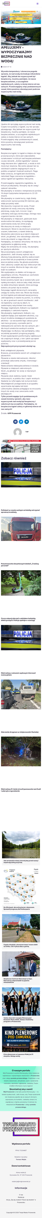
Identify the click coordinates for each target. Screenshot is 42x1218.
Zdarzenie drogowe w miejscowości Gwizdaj (19, 732)
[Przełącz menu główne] (37, 4)
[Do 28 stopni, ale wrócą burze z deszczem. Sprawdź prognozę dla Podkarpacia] (21, 886)
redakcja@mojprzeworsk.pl (21, 1181)
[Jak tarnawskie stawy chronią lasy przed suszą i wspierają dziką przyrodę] (21, 844)
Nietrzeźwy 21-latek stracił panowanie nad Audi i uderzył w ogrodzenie (21, 790)
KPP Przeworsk (14, 413)
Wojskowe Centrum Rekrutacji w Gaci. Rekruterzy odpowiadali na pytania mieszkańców (18, 980)
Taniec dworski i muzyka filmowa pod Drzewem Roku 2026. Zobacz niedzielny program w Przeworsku (18, 1019)
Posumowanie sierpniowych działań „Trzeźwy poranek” (20, 565)
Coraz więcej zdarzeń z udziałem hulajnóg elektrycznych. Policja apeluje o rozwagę (18, 619)
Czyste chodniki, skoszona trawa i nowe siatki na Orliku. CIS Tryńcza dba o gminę (21, 945)
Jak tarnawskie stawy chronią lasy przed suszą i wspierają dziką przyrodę (21, 861)
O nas (21, 1195)
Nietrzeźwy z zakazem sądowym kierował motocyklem (18, 674)
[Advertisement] (21, 812)
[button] (15, 421)
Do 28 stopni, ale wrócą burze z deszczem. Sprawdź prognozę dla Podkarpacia (19, 908)
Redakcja (21, 1197)
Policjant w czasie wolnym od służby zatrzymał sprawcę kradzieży (20, 511)
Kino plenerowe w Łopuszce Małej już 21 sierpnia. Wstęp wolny (18, 1055)
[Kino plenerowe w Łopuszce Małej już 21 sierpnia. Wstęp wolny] (21, 1039)
